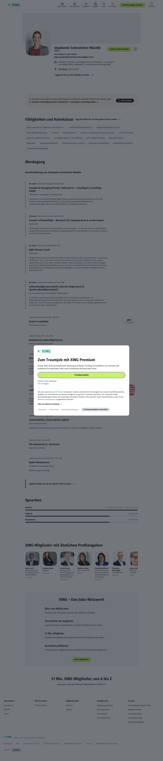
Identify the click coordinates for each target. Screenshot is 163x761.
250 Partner (59, 392)
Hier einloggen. (43, 384)
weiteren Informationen (47, 399)
